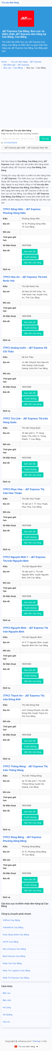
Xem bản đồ (29, 251)
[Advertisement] (26, 99)
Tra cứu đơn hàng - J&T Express (26, 61)
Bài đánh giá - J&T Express (16, 64)
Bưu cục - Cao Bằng (13, 67)
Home (4, 61)
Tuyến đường (30, 257)
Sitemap (37, 1041)
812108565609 (10, 143)
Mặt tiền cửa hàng (32, 262)
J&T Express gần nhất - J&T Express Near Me (26, 147)
